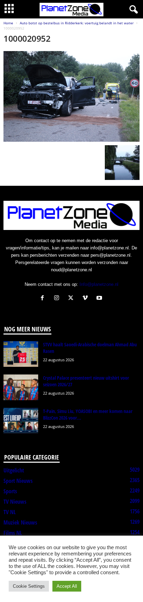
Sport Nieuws (18, 481)
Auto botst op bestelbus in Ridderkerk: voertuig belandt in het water (77, 22)
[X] (72, 298)
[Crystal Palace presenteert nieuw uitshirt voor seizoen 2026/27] (20, 387)
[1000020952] (71, 96)
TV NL (9, 512)
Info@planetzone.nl (98, 284)
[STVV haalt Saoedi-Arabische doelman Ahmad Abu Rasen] (20, 354)
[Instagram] (58, 298)
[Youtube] (100, 298)
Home (8, 22)
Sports (10, 491)
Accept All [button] (67, 586)
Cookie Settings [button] (29, 586)
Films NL (12, 533)
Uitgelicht (13, 470)
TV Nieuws (14, 501)
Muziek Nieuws (20, 522)
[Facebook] (44, 298)
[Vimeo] (86, 298)
